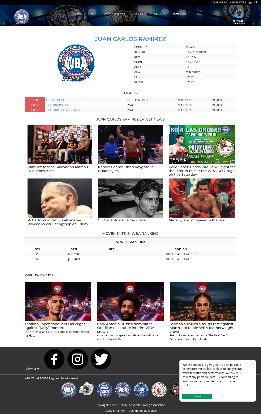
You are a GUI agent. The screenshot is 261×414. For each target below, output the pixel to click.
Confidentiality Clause (143, 410)
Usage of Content (115, 410)
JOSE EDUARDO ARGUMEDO (63, 110)
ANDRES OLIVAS (56, 100)
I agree (197, 396)
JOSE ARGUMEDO (57, 105)
